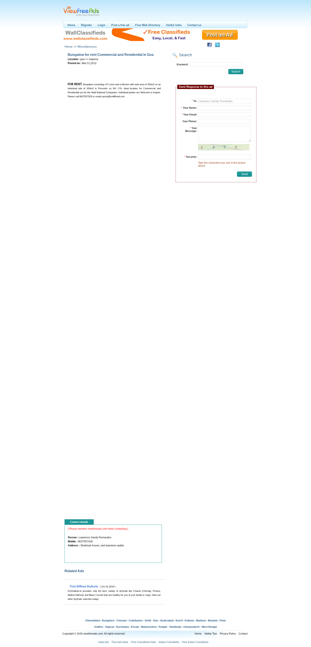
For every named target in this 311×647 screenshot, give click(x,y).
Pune (223, 620)
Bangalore (108, 620)
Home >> (71, 46)
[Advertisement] (114, 72)
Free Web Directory (147, 25)
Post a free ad (120, 25)
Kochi (179, 620)
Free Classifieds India (143, 642)
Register (86, 25)
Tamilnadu (175, 626)
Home (71, 25)
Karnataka (122, 626)
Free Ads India (120, 642)
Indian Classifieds (169, 642)
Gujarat (109, 626)
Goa (155, 620)
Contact (243, 633)
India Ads (103, 642)
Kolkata (189, 620)
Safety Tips (210, 633)
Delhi (148, 620)
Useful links (174, 25)
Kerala (135, 626)
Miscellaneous (87, 46)
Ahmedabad (92, 620)
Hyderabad (166, 620)
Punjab (163, 626)
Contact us (194, 25)
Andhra (98, 626)
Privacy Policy (228, 633)
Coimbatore (136, 620)
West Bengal (209, 626)
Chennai (122, 620)
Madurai (201, 620)
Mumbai (212, 620)
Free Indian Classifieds (195, 642)
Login (101, 25)
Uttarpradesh (191, 626)
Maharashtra (149, 626)
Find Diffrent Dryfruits (84, 586)
